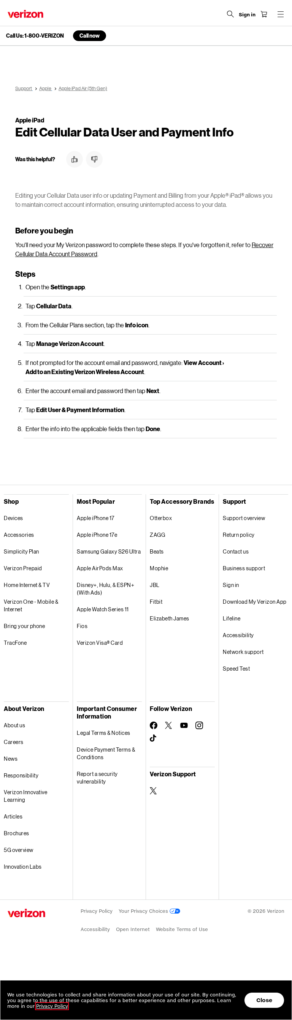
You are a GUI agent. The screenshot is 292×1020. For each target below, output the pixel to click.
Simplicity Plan (21, 551)
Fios (82, 626)
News (10, 758)
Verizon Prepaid (23, 568)
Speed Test (236, 668)
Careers (14, 742)
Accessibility (238, 635)
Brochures (16, 833)
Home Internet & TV (27, 585)
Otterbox (161, 518)
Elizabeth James (169, 618)
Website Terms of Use (182, 929)
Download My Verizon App (255, 601)
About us (14, 725)
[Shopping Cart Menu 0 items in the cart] (264, 14)
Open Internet (133, 929)
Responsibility (21, 775)
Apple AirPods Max (100, 568)
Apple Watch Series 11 (103, 609)
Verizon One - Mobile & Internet (31, 605)
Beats (157, 551)
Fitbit (156, 601)
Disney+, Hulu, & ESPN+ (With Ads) (105, 589)
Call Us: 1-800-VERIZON (35, 35)
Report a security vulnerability (97, 778)
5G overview (18, 850)
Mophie (159, 568)
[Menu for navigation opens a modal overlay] (280, 14)
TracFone (15, 642)
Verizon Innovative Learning (25, 796)
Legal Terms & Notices (103, 733)
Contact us (236, 551)
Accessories (19, 534)
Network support (243, 652)
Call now (89, 35)
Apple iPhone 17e (97, 534)
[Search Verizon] (230, 14)
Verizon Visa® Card (100, 642)
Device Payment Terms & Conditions (106, 753)
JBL (155, 585)
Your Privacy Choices (144, 911)
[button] (74, 159)
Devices (13, 518)
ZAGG (157, 534)
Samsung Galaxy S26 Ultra (109, 551)
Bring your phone (24, 626)
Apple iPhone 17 (95, 518)
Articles (13, 816)
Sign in (231, 585)
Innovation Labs (23, 866)
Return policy (239, 534)
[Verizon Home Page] (25, 14)
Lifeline (231, 618)
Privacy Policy (97, 911)
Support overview (244, 518)
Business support (244, 568)
